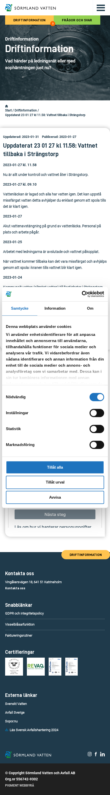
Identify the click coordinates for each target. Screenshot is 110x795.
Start (8, 110)
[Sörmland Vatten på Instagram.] (90, 755)
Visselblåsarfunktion (20, 624)
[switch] (97, 413)
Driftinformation (33, 21)
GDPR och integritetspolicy (24, 613)
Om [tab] (90, 308)
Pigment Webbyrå (19, 785)
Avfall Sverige (15, 712)
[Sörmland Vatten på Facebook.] (96, 755)
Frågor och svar (77, 20)
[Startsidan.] (6, 106)
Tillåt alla (55, 467)
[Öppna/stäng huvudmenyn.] (99, 7)
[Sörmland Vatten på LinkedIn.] (102, 755)
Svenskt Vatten (16, 704)
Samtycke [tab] (20, 308)
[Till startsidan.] (30, 7)
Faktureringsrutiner (18, 635)
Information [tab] (55, 308)
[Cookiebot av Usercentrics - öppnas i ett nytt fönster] (81, 294)
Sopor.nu (11, 721)
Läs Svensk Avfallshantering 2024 (34, 730)
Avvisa (55, 497)
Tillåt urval (55, 482)
